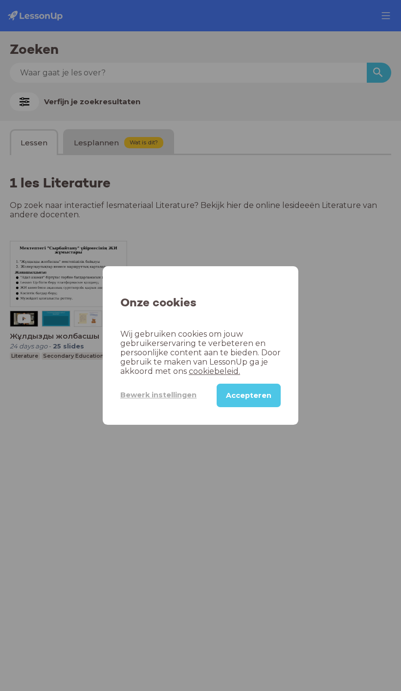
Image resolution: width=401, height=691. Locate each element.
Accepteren (248, 395)
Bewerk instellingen (158, 395)
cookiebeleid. (214, 371)
